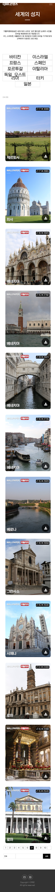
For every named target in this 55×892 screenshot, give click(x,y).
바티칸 (15, 57)
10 (45, 848)
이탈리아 (40, 68)
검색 (46, 856)
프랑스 (15, 63)
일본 (27, 84)
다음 (49, 848)
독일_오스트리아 (15, 76)
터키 (40, 78)
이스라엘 (40, 57)
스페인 (40, 63)
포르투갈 (15, 68)
